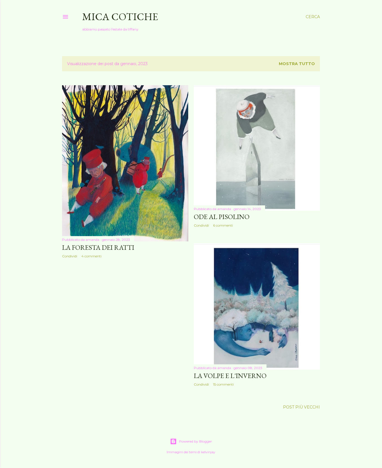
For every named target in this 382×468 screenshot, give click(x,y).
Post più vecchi (301, 407)
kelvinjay (208, 452)
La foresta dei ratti (98, 247)
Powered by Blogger (195, 441)
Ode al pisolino (221, 216)
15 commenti (223, 384)
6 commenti (223, 225)
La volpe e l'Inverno (230, 375)
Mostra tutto (297, 63)
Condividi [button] (69, 256)
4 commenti (91, 256)
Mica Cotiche (120, 16)
